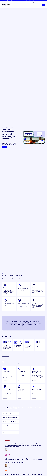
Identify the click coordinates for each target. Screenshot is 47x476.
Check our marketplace (5, 356)
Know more (5, 380)
